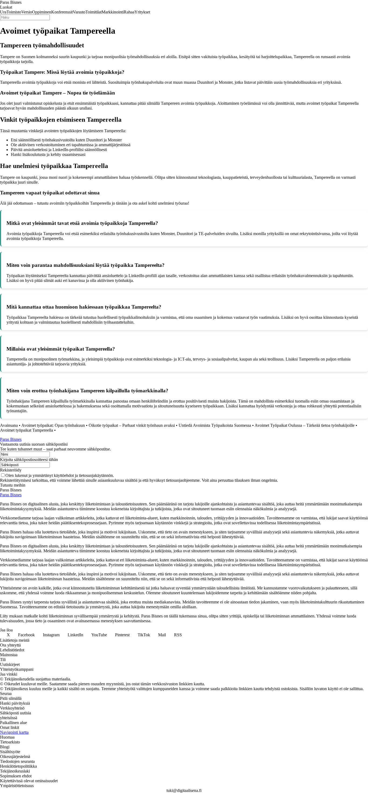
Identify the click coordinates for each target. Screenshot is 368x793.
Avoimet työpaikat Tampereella (26, 430)
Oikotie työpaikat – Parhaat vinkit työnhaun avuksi (132, 425)
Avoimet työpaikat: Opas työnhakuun (53, 425)
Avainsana (9, 425)
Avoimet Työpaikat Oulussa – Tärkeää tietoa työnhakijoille (305, 425)
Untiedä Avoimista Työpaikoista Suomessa (215, 425)
